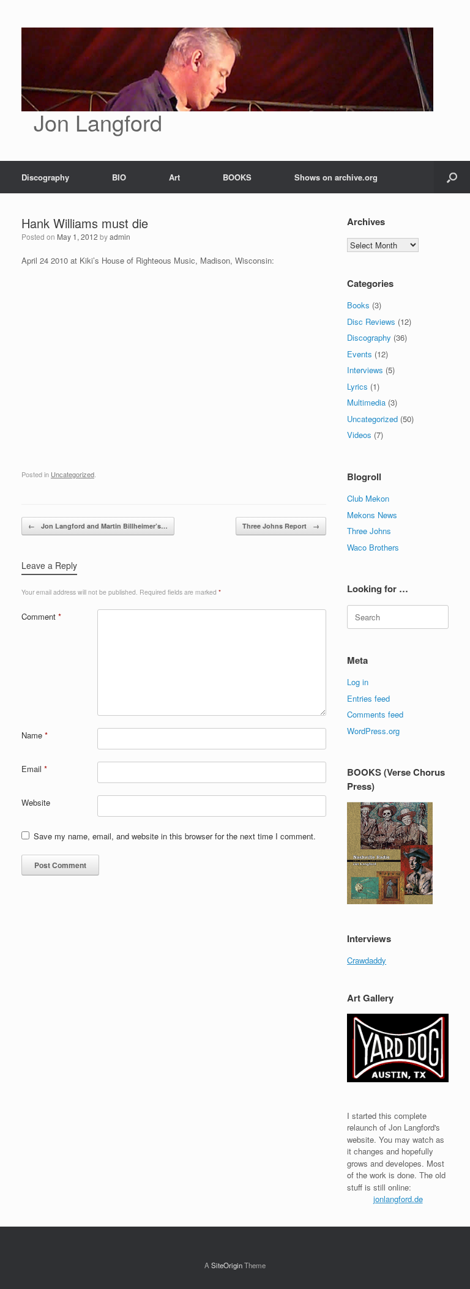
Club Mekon (368, 498)
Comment (41, 616)
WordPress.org (373, 731)
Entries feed (368, 698)
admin (120, 236)
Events (359, 354)
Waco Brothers (373, 547)
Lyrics (357, 386)
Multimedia (366, 402)
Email (34, 769)
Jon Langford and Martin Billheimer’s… (98, 525)
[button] (452, 177)
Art (174, 177)
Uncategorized (72, 474)
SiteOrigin (226, 1265)
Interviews (365, 370)
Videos (359, 434)
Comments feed (375, 714)
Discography (45, 177)
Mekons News (372, 515)
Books (358, 305)
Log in (357, 682)
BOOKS (237, 177)
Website (35, 802)
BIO (119, 177)
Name (34, 735)
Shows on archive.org (336, 177)
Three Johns (369, 531)
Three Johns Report (280, 525)
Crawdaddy (366, 960)
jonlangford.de (398, 1199)
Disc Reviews (371, 321)
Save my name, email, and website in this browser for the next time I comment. (175, 836)
